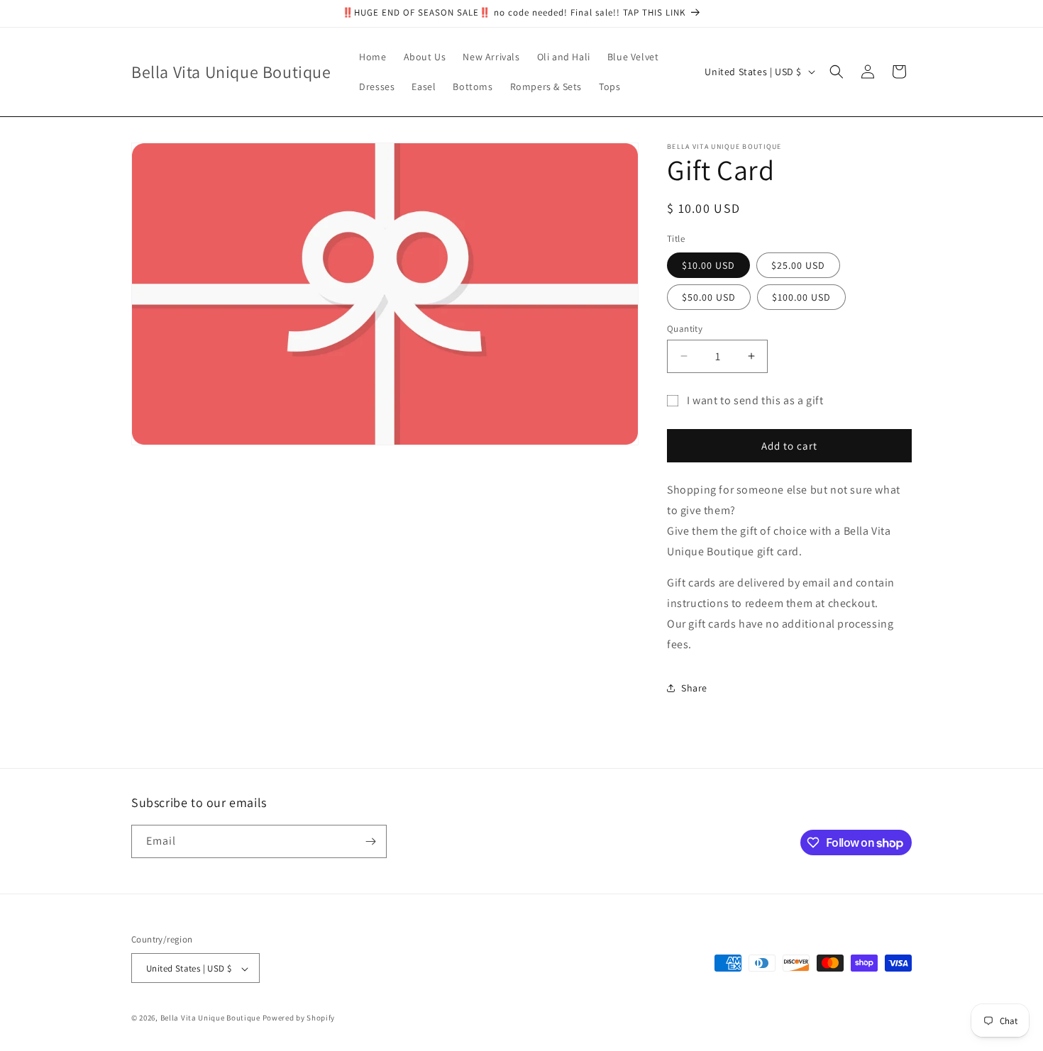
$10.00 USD (708, 264)
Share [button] (694, 687)
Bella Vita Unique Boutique (210, 1018)
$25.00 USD (798, 264)
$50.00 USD (709, 296)
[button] (836, 71)
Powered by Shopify (299, 1018)
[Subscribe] (370, 841)
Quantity (684, 328)
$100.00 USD (801, 296)
